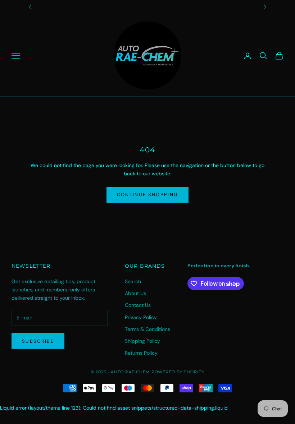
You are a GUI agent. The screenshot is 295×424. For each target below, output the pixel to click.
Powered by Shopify (177, 371)
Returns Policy (141, 353)
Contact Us (138, 305)
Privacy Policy (141, 317)
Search (133, 281)
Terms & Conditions (147, 329)
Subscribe (38, 341)
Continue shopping (147, 195)
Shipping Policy (142, 341)
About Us (135, 293)
